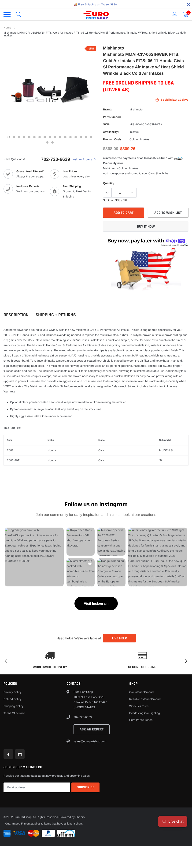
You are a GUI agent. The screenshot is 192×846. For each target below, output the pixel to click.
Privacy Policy (12, 692)
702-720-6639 (55, 159)
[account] (174, 14)
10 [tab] (55, 137)
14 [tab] (75, 137)
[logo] (96, 14)
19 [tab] (52, 142)
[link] (8, 754)
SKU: (106, 124)
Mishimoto (136, 109)
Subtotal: (108, 200)
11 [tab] (60, 137)
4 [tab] (24, 137)
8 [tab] (45, 137)
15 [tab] (81, 137)
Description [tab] (16, 315)
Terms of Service (14, 713)
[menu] (7, 14)
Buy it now (146, 226)
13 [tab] (70, 137)
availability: (111, 132)
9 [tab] (50, 137)
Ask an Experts (83, 159)
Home (7, 27)
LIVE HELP (119, 638)
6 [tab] (34, 137)
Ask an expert (91, 729)
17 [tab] (91, 137)
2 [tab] (14, 137)
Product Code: (112, 139)
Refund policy (12, 699)
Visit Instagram (96, 603)
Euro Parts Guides (140, 720)
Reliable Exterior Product (145, 699)
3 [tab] (19, 137)
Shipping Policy (13, 706)
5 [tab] (29, 137)
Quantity (108, 183)
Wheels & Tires (138, 706)
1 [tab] (8, 137)
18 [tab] (47, 142)
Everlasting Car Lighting (144, 713)
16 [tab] (86, 137)
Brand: (107, 109)
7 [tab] (39, 137)
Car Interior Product (141, 692)
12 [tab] (65, 137)
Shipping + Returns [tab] (56, 315)
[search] (19, 14)
